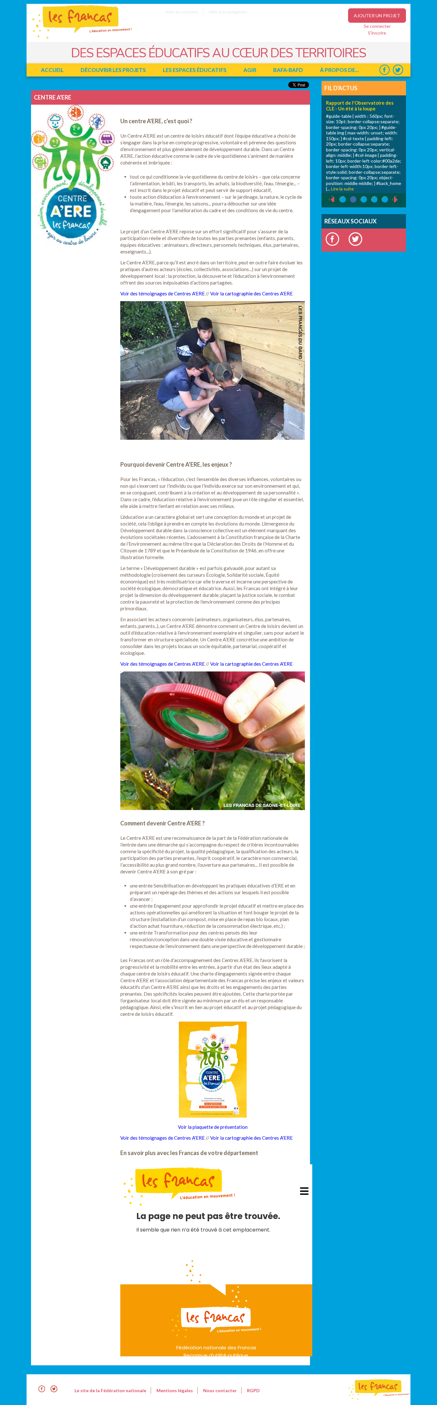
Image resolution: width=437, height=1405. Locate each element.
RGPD (253, 1390)
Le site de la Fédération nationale (110, 1390)
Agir (249, 70)
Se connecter (377, 26)
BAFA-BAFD (288, 70)
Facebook (384, 69)
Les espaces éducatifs (194, 70)
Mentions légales (174, 1390)
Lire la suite (342, 188)
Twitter (398, 69)
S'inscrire (377, 33)
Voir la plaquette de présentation (213, 1127)
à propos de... (339, 70)
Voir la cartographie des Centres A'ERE (251, 293)
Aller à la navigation (228, 11)
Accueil (52, 70)
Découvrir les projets (113, 70)
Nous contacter (220, 1390)
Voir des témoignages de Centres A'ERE (162, 293)
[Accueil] (78, 38)
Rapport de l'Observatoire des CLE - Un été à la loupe (359, 106)
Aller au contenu (181, 11)
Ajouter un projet (377, 15)
